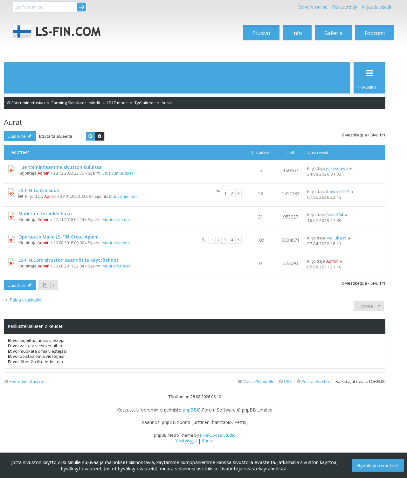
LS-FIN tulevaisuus (38, 190)
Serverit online (313, 7)
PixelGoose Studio (218, 435)
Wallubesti (336, 238)
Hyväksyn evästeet (377, 465)
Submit (82, 7)
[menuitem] (314, 381)
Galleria (333, 33)
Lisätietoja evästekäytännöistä (252, 468)
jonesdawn (337, 168)
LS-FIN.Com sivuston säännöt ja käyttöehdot (68, 260)
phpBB (190, 410)
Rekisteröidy (344, 7)
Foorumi (375, 33)
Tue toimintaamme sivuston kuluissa (60, 167)
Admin (44, 173)
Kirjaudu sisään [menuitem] (377, 7)
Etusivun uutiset (117, 173)
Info (297, 33)
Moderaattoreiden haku (45, 214)
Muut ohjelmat (123, 196)
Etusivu (261, 33)
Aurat (13, 122)
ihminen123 (337, 191)
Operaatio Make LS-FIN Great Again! (58, 237)
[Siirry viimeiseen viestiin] (351, 168)
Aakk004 (334, 215)
